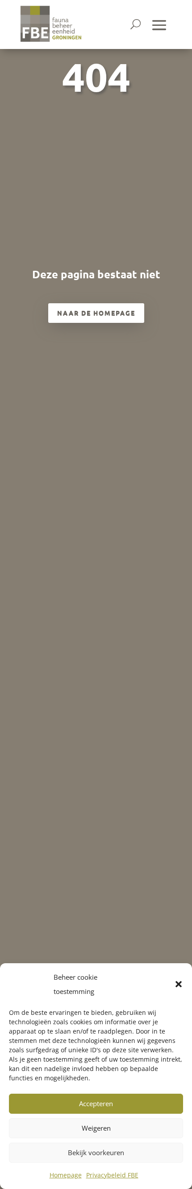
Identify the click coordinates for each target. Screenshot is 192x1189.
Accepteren (96, 1103)
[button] (178, 984)
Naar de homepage (96, 313)
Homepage (66, 1175)
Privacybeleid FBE (112, 1175)
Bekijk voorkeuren (96, 1152)
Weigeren (96, 1128)
